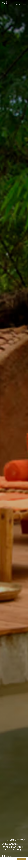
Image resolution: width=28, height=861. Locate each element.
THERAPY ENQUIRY (9, 858)
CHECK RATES (21, 858)
